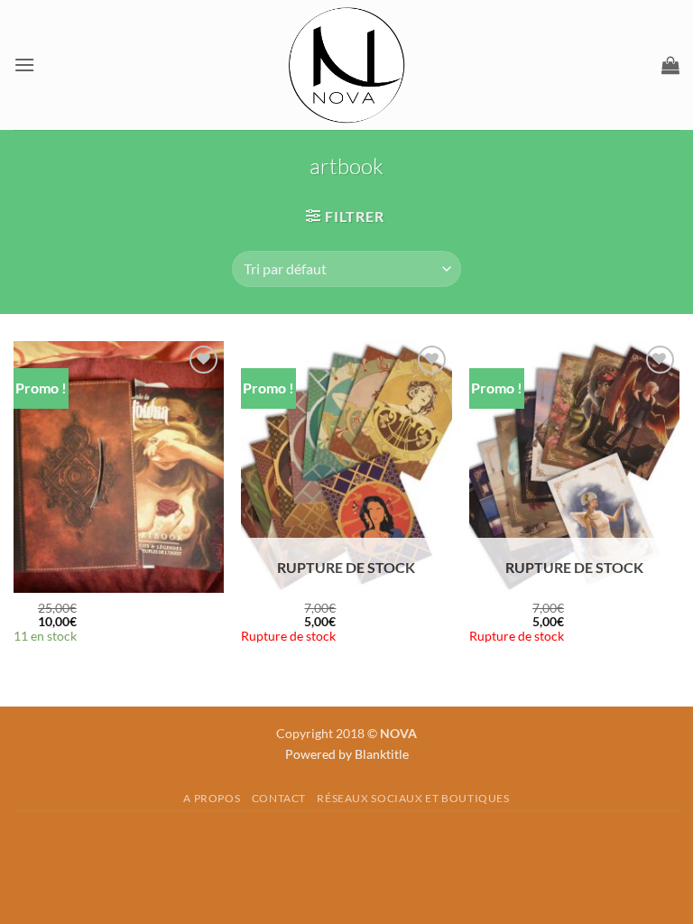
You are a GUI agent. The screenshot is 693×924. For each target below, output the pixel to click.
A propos (211, 798)
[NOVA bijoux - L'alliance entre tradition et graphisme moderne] (346, 65)
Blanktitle (382, 754)
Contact (279, 798)
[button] (24, 64)
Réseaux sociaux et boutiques (413, 798)
